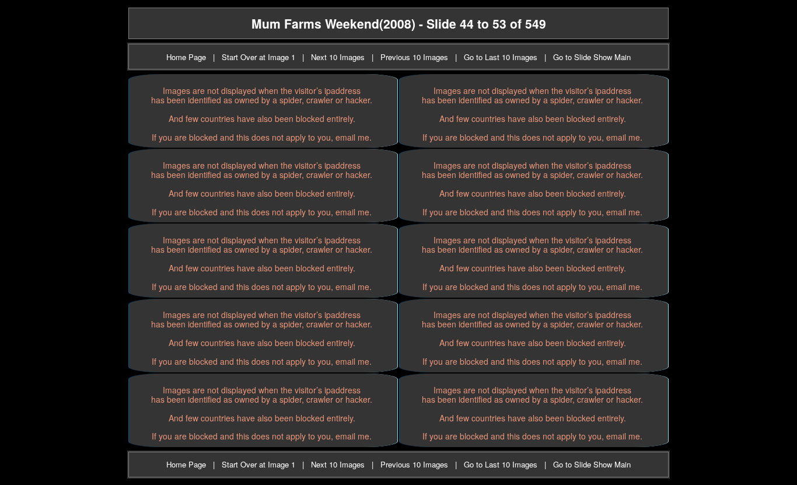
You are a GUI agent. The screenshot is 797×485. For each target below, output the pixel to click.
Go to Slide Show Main (592, 56)
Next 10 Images (338, 56)
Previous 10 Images (414, 56)
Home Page (186, 56)
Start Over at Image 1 (258, 56)
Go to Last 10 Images (500, 56)
